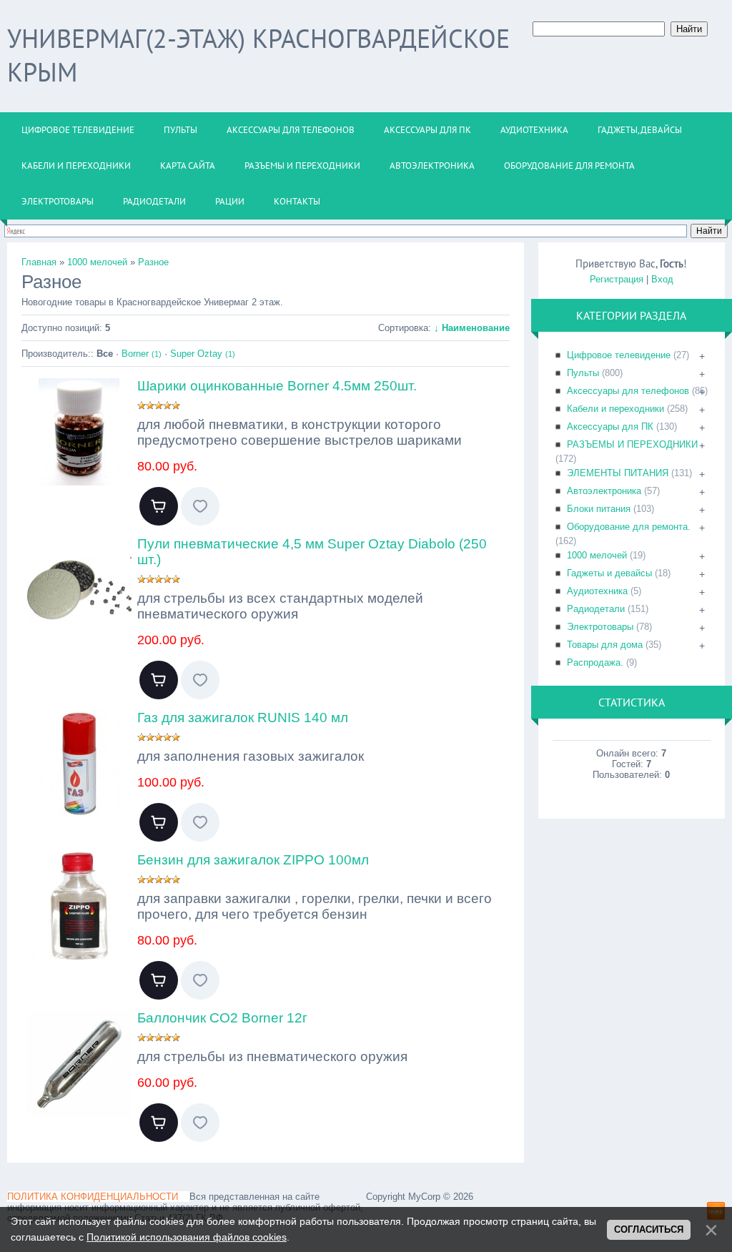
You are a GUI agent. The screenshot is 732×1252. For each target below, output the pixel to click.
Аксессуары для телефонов (628, 390)
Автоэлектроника (604, 490)
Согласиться (648, 1229)
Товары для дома (605, 644)
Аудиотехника (597, 591)
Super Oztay (202, 353)
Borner (142, 353)
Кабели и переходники (615, 408)
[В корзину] (158, 506)
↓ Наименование (472, 327)
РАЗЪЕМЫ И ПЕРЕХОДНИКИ (632, 444)
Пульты (583, 373)
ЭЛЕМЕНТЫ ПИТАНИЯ (617, 473)
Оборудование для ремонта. (629, 526)
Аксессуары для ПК (610, 426)
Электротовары (600, 626)
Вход (662, 279)
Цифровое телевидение (619, 355)
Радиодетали (596, 608)
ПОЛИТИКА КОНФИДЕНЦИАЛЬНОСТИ (92, 1196)
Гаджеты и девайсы (609, 573)
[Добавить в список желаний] (200, 506)
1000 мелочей (597, 555)
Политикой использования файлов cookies (186, 1237)
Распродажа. (595, 662)
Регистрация (616, 279)
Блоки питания (598, 508)
